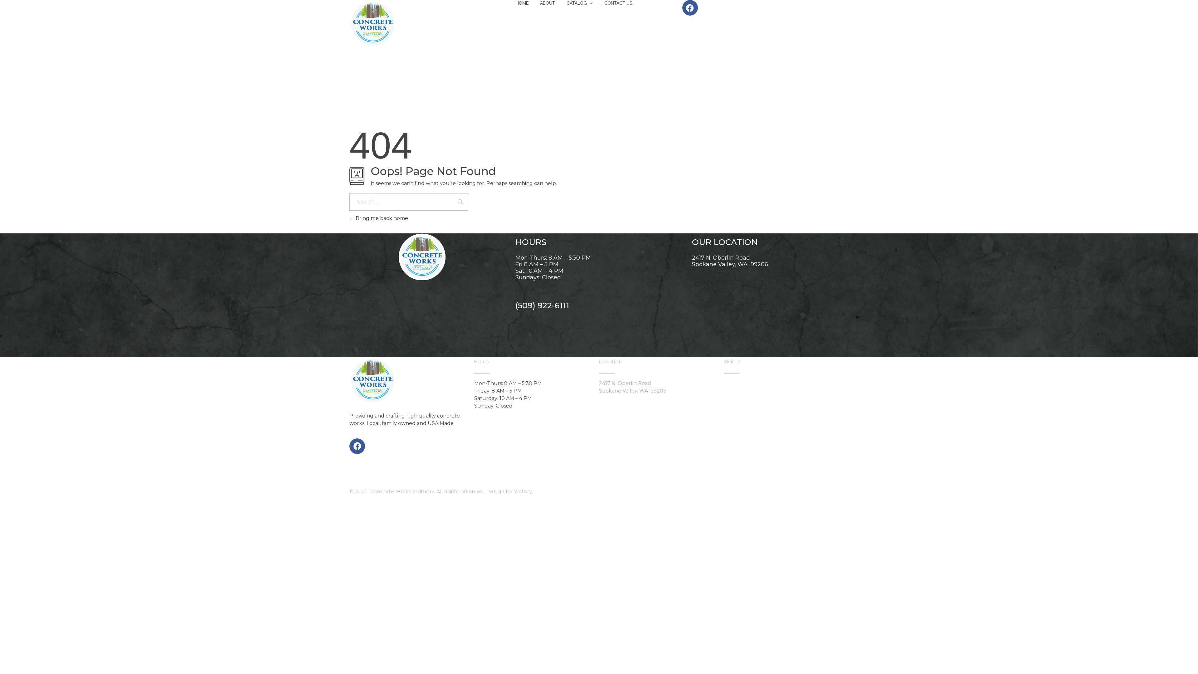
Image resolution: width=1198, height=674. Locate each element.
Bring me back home (381, 218)
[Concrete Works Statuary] (372, 23)
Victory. (523, 491)
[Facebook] (357, 446)
